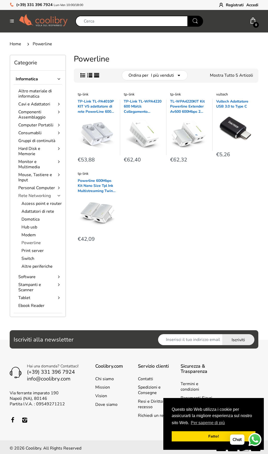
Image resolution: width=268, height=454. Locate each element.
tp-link (83, 94)
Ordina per (138, 75)
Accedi (252, 5)
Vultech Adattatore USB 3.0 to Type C (232, 104)
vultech (222, 94)
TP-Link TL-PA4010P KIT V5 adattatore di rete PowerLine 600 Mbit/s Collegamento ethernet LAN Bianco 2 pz (96, 106)
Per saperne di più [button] (208, 423)
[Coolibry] (43, 21)
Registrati (235, 5)
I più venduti (162, 75)
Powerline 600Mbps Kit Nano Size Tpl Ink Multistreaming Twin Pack (95, 186)
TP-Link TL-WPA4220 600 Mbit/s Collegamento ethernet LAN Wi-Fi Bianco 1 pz (142, 106)
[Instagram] (24, 420)
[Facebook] (12, 420)
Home (15, 44)
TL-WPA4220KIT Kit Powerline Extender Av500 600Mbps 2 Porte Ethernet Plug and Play (187, 106)
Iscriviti (238, 340)
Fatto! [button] (213, 436)
